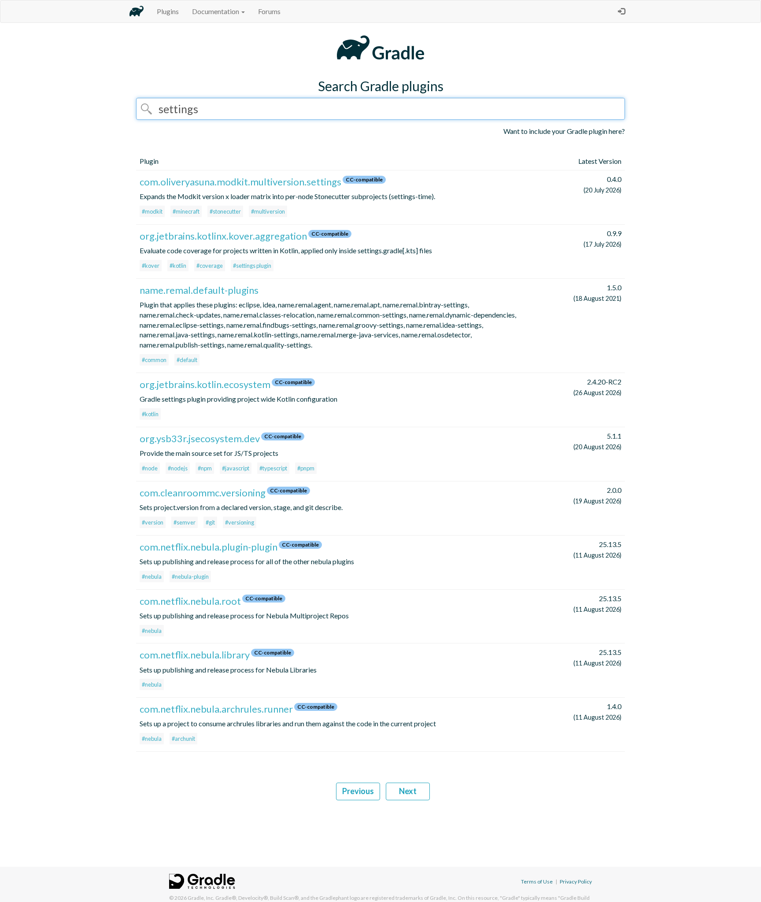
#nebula (152, 576)
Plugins (168, 11)
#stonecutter (225, 211)
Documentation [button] (216, 11)
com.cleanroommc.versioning (203, 493)
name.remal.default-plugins (199, 290)
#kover (150, 265)
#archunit (183, 738)
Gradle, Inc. (201, 898)
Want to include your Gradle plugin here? (564, 131)
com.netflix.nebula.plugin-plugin (208, 547)
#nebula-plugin (190, 576)
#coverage (209, 265)
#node (150, 468)
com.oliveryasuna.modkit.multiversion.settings (240, 182)
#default (187, 359)
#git (210, 522)
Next (408, 791)
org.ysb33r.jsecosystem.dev (200, 438)
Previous (358, 791)
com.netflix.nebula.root (190, 601)
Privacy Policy (576, 881)
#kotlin (178, 265)
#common (154, 359)
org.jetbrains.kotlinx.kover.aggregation (223, 236)
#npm (205, 468)
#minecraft (186, 211)
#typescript (273, 468)
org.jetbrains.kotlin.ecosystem (205, 384)
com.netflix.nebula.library (195, 655)
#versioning (239, 522)
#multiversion (268, 211)
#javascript (235, 468)
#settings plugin (252, 265)
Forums (269, 11)
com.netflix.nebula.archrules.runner (216, 709)
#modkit (152, 211)
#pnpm (305, 468)
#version (152, 522)
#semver (185, 522)
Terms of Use (537, 881)
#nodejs (178, 468)
